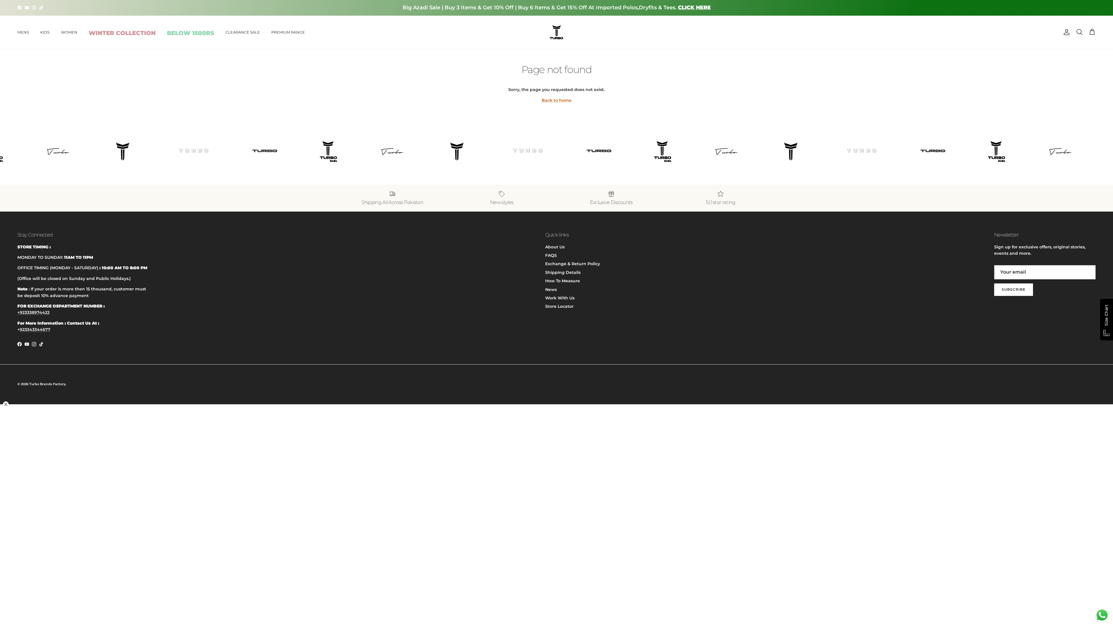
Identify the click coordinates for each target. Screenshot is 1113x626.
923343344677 (35, 329)
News (551, 289)
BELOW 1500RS (190, 33)
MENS (23, 32)
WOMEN (69, 32)
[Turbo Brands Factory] (557, 32)
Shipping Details (563, 272)
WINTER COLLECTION (122, 33)
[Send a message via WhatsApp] (1102, 615)
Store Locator (559, 306)
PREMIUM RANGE (288, 32)
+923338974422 (33, 312)
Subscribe (1013, 289)
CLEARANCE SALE (242, 32)
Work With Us (559, 298)
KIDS (45, 32)
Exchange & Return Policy (572, 263)
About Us (555, 247)
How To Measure (562, 280)
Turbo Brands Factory (47, 384)
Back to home (557, 100)
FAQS (551, 255)
